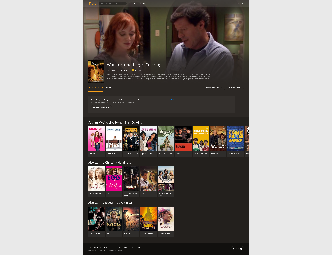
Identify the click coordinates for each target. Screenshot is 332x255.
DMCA (120, 250)
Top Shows (97, 247)
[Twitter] (241, 248)
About (133, 247)
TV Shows (133, 4)
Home (90, 247)
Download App (123, 247)
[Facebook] (234, 248)
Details (109, 88)
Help (114, 247)
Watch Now (175, 100)
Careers (139, 247)
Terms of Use (113, 250)
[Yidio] (92, 4)
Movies (142, 4)
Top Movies (107, 247)
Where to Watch (95, 88)
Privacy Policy (103, 250)
